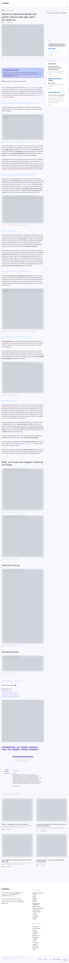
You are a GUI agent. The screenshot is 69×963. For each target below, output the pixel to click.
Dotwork (34, 933)
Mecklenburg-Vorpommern (36, 904)
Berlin (54, 48)
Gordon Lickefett (33, 747)
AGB (50, 959)
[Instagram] (56, 890)
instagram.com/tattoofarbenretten (11, 696)
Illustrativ (35, 942)
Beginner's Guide (56, 92)
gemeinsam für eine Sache (32, 87)
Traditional (35, 926)
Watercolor (35, 947)
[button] (58, 3)
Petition (4, 749)
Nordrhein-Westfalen (38, 908)
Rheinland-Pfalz (36, 910)
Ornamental (35, 937)
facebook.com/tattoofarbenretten (11, 694)
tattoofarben (24, 749)
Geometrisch (35, 935)
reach (9, 749)
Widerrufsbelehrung (57, 959)
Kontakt (45, 959)
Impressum (65, 960)
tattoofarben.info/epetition (25, 443)
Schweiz (34, 918)
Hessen (34, 901)
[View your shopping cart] (64, 3)
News (3, 10)
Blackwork (35, 932)
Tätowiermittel (16, 749)
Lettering (35, 939)
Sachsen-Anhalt (36, 911)
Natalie (16, 770)
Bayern (34, 894)
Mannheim (51, 80)
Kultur (54, 63)
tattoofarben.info (7, 691)
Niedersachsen (36, 906)
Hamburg (34, 900)
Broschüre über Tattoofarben (10, 692)
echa (18, 747)
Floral (34, 940)
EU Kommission (24, 747)
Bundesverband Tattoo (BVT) (8, 747)
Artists (50, 48)
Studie (17, 145)
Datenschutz (65, 959)
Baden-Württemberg (57, 78)
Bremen (34, 898)
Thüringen (35, 915)
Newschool (35, 946)
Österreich (35, 917)
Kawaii (34, 949)
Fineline (34, 930)
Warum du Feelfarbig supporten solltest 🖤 (23, 756)
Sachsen (34, 913)
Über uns (40, 959)
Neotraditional (36, 928)
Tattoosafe (24, 184)
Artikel (50, 63)
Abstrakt (34, 944)
